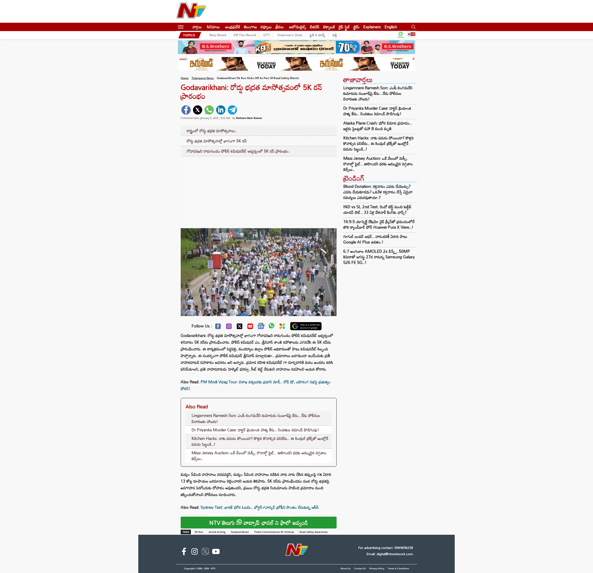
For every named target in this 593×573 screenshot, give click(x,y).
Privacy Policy (376, 568)
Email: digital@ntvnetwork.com (389, 554)
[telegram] (232, 110)
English (391, 27)
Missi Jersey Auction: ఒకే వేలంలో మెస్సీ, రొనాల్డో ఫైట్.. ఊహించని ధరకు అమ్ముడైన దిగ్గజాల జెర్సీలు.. (259, 456)
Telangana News (203, 78)
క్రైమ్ (356, 27)
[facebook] (186, 110)
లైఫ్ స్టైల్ (344, 27)
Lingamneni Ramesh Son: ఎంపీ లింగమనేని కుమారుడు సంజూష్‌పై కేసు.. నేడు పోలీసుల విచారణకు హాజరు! (256, 418)
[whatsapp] (209, 110)
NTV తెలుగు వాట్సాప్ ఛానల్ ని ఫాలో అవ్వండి (258, 522)
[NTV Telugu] (191, 11)
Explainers (372, 27)
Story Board (217, 35)
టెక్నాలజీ (329, 27)
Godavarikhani (240, 532)
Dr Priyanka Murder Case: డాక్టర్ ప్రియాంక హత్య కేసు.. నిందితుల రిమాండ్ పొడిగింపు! (255, 430)
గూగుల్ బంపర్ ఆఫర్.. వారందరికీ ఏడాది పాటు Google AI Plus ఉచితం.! (375, 239)
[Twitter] (239, 327)
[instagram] (194, 552)
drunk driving (217, 532)
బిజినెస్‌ (314, 27)
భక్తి (334, 35)
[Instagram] (229, 327)
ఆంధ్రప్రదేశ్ (232, 27)
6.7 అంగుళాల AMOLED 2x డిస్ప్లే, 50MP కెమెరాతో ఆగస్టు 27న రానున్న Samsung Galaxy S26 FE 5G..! (379, 256)
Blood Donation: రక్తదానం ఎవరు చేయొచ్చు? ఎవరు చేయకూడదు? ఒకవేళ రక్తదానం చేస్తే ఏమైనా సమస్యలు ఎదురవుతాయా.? (378, 191)
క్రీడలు (279, 27)
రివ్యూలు (266, 27)
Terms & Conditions (398, 568)
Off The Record (244, 35)
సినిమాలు (213, 27)
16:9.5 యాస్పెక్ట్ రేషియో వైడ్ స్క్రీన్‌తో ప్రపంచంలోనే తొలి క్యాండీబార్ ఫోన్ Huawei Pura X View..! (379, 224)
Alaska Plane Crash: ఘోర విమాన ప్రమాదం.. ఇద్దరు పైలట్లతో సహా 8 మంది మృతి (377, 125)
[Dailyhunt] (282, 327)
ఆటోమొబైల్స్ (297, 27)
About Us (345, 568)
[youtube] (216, 552)
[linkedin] (220, 110)
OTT (266, 35)
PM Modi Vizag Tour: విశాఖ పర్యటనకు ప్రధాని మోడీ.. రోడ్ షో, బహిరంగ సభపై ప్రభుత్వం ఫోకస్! (256, 385)
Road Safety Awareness (314, 532)
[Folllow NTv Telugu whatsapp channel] (400, 35)
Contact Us (360, 568)
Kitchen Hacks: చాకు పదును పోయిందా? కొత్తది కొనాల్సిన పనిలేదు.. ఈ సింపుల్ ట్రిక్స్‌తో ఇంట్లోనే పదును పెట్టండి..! (260, 441)
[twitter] (197, 110)
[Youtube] (250, 327)
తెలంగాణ (250, 27)
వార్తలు (197, 27)
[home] (188, 27)
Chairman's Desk (289, 35)
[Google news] (261, 327)
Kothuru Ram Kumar (249, 118)
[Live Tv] (411, 35)
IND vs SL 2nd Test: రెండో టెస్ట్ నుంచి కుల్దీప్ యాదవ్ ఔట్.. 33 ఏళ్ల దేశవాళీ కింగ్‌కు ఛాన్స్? (377, 209)
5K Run (199, 532)
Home (185, 78)
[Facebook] (218, 327)
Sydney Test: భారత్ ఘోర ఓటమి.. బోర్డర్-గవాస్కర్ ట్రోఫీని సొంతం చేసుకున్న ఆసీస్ (260, 507)
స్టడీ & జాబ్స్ (317, 35)
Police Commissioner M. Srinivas (274, 532)
